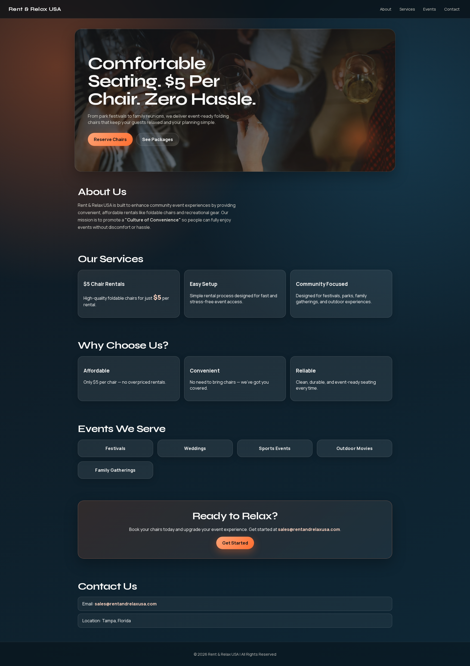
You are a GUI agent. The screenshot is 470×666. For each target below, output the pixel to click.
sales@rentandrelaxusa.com (309, 529)
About (385, 9)
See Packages (157, 139)
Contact (452, 9)
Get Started (235, 543)
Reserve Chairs (110, 139)
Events (429, 9)
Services (407, 9)
